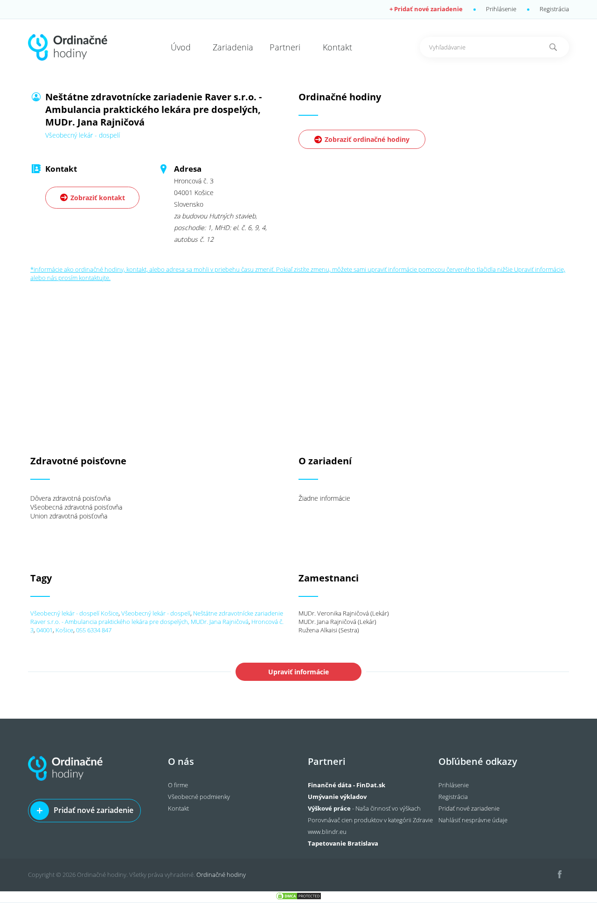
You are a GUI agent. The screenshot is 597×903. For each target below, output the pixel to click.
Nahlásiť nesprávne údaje (472, 820)
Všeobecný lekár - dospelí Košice (74, 613)
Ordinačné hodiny (221, 874)
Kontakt (178, 808)
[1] (553, 47)
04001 (44, 630)
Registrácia (554, 9)
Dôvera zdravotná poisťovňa (70, 498)
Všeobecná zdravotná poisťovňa (76, 507)
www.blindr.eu (327, 831)
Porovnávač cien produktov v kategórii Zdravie (370, 820)
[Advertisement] (298, 347)
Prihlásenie (501, 9)
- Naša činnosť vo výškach (364, 808)
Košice (64, 630)
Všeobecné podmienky (199, 796)
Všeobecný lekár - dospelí (155, 613)
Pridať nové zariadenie (93, 810)
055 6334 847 (93, 630)
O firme (178, 785)
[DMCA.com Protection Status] (298, 898)
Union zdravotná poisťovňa (68, 515)
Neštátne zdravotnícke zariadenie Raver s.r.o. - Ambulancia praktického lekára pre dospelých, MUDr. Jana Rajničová (156, 617)
